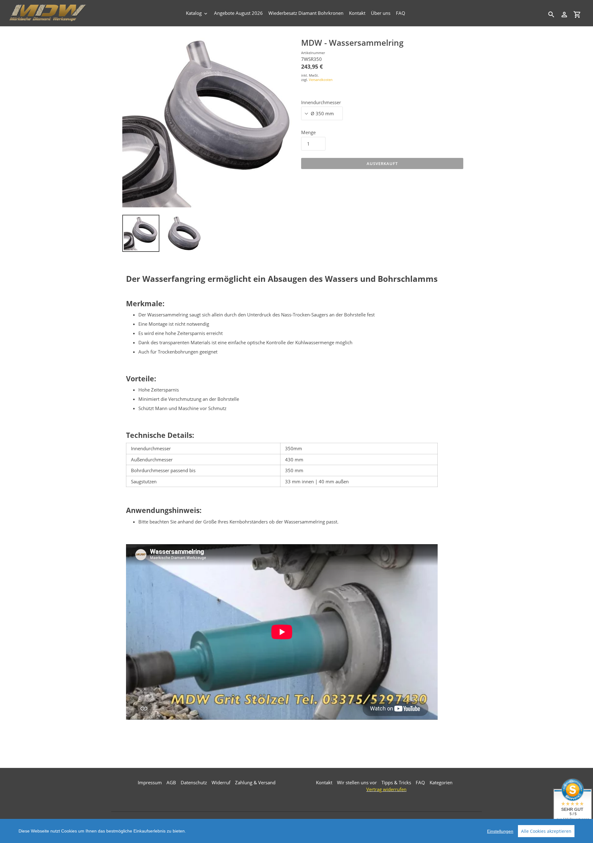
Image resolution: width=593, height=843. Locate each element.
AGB (171, 782)
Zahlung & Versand (255, 782)
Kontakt (324, 782)
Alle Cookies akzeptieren (546, 831)
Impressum (150, 782)
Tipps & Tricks (396, 782)
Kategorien (441, 782)
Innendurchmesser (321, 102)
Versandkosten (321, 79)
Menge (308, 132)
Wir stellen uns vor (357, 782)
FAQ (420, 782)
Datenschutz (194, 782)
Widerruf (221, 782)
